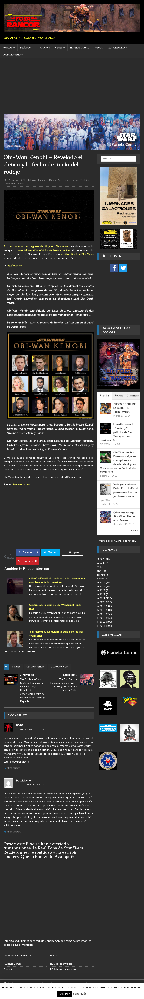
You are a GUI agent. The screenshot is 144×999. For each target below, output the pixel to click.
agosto (103, 563)
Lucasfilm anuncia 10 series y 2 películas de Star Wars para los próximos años (117, 432)
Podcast (45, 47)
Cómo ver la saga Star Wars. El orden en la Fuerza (124, 516)
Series (59, 47)
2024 (105, 586)
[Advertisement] (72, 87)
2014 (106, 625)
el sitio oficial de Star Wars (77, 254)
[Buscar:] (118, 159)
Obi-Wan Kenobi (62, 180)
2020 (106, 602)
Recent (119, 395)
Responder (14, 768)
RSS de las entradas (61, 963)
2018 (106, 610)
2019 (106, 606)
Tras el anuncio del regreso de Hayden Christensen (36, 246)
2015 (106, 621)
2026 (105, 558)
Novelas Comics (79, 47)
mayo (102, 566)
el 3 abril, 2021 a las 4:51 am (30, 785)
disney (16, 666)
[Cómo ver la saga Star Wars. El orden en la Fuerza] (105, 520)
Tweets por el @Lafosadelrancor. (116, 540)
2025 (105, 582)
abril (101, 570)
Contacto (8, 969)
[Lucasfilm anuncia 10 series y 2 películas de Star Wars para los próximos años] (105, 432)
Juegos (99, 47)
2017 (106, 614)
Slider (86, 180)
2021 (106, 598)
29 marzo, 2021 (16, 180)
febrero (103, 574)
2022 (105, 594)
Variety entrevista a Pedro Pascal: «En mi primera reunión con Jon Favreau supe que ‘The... (119, 492)
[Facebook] (114, 268)
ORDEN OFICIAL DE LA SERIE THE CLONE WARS (124, 408)
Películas (26, 47)
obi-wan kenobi (35, 666)
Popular (104, 395)
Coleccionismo (12, 54)
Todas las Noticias (15, 183)
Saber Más (80, 993)
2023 (105, 590)
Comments (133, 395)
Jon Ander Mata (38, 180)
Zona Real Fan (116, 47)
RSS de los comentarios (63, 969)
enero (102, 578)
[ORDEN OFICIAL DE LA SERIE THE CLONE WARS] (105, 412)
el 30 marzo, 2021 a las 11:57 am (32, 729)
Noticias (7, 47)
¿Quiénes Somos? (13, 963)
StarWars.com (15, 265)
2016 (106, 617)
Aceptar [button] (65, 993)
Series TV (77, 180)
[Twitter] (123, 268)
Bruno (19, 724)
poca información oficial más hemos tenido (43, 250)
